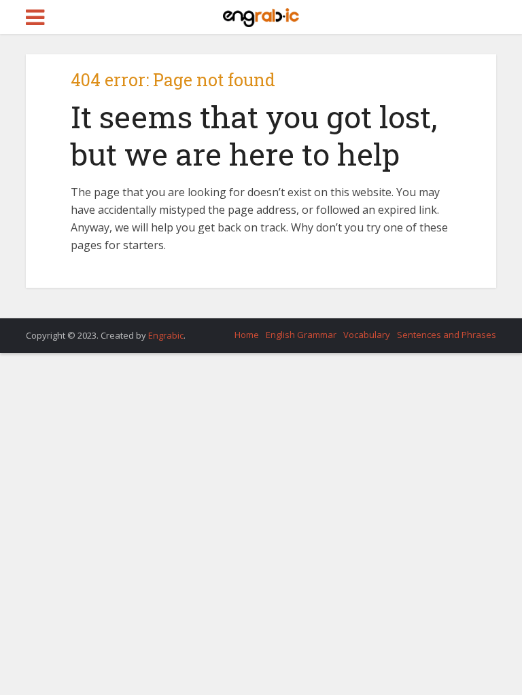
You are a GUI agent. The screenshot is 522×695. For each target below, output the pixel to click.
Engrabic (166, 335)
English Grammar (301, 334)
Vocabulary (366, 334)
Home (246, 334)
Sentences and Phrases (446, 334)
